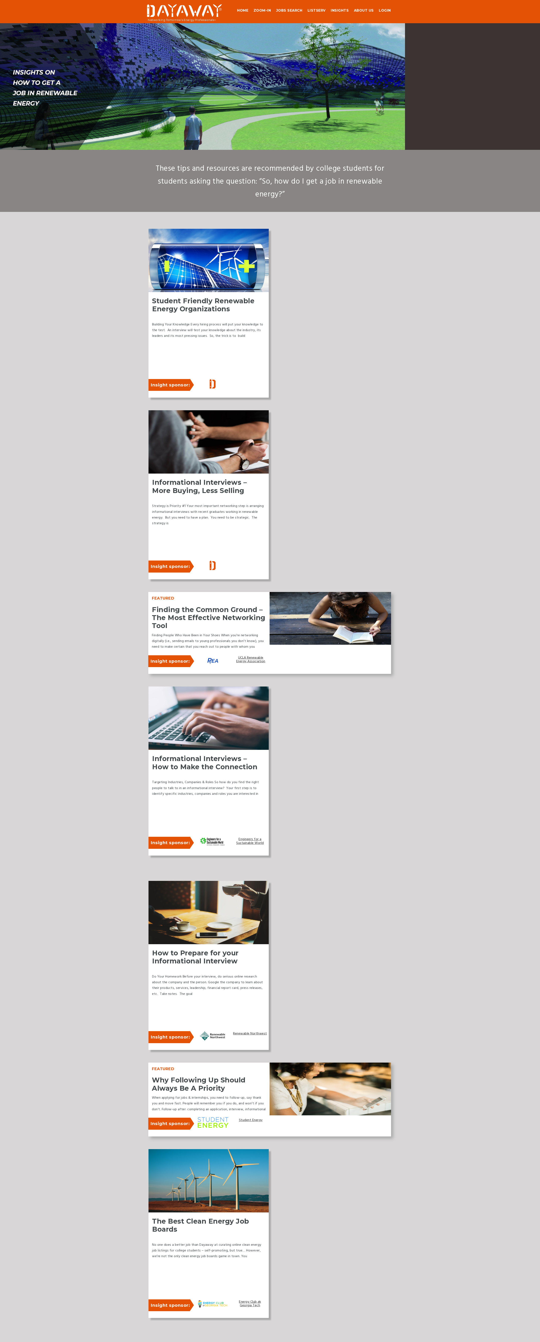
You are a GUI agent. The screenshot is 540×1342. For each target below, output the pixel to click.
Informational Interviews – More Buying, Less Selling (199, 486)
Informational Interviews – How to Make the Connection (204, 762)
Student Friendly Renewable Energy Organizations (203, 305)
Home (242, 10)
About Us (364, 10)
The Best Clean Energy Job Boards (200, 1225)
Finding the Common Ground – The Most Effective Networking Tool (208, 617)
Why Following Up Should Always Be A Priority (199, 1084)
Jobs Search (289, 10)
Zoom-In (262, 10)
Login (385, 10)
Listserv (317, 10)
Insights (340, 10)
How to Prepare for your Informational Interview (195, 957)
